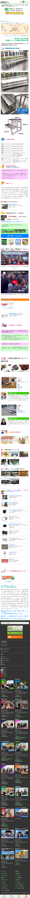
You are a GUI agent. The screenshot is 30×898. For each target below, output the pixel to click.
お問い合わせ (26, 897)
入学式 (15, 457)
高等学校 (5, 484)
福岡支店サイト (19, 781)
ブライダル (5, 457)
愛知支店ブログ (19, 738)
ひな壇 (19, 388)
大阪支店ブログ (5, 736)
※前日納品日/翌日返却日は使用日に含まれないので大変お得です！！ (12, 221)
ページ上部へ (4, 897)
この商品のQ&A (25, 245)
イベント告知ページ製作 (19, 887)
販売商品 (2, 877)
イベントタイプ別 (4, 875)
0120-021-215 (19, 8)
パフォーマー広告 (4, 885)
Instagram (4, 656)
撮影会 (19, 409)
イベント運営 (3, 883)
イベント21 (3, 871)
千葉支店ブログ (5, 783)
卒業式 (15, 465)
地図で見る (4, 695)
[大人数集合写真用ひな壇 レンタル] (15, 70)
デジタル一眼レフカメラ (13, 523)
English (4, 671)
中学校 (15, 484)
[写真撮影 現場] (8, 383)
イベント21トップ (7, 35)
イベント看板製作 (18, 877)
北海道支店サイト (19, 803)
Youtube (3, 664)
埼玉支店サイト (5, 803)
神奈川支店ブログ (5, 716)
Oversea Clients (4, 887)
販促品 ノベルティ (4, 879)
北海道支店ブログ (19, 804)
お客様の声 (11, 245)
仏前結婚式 (5, 465)
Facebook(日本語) (5, 658)
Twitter (3, 662)
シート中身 (3, 881)
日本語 (4, 669)
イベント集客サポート (19, 883)
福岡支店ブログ (19, 782)
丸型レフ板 (11, 516)
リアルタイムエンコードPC (14, 509)
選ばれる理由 (4, 245)
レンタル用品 (13, 35)
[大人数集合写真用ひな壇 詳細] (15, 114)
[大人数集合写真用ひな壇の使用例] (8, 410)
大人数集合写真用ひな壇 (22, 412)
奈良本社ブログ (5, 696)
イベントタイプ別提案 (5, 890)
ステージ (18, 35)
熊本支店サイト (5, 824)
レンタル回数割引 (18, 245)
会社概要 (16, 871)
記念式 (24, 457)
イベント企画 (17, 881)
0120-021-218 (19, 10)
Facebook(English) (5, 660)
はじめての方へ (4, 873)
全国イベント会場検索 (19, 885)
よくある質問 (11, 897)
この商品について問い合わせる (15, 235)
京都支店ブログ (19, 761)
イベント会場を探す (8, 581)
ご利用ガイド (19, 897)
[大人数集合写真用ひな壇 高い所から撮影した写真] (15, 92)
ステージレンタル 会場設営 (8, 307)
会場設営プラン (18, 873)
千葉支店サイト (5, 782)
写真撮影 (19, 385)
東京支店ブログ (19, 696)
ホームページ (4, 867)
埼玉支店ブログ (5, 804)
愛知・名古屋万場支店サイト (21, 737)
